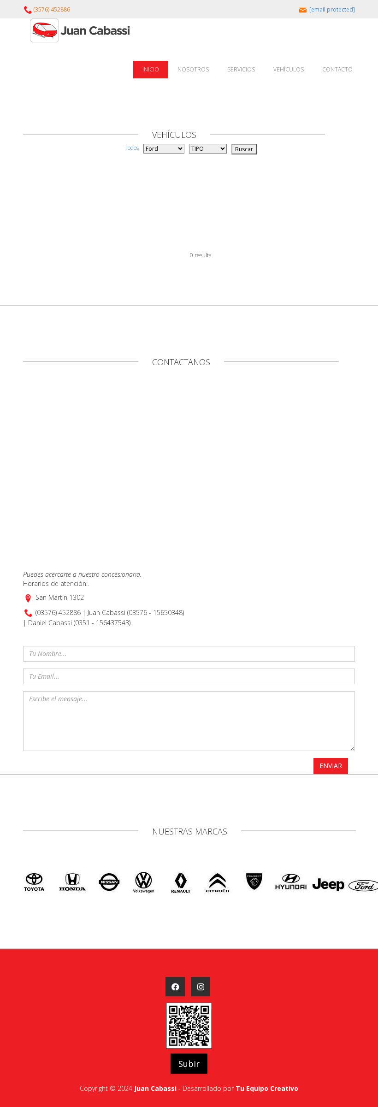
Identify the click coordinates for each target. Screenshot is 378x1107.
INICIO (150, 69)
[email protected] (332, 9)
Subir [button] (189, 1063)
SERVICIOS (241, 69)
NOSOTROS (193, 69)
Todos (131, 148)
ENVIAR (330, 765)
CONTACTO (337, 69)
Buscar (244, 149)
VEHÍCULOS (288, 69)
